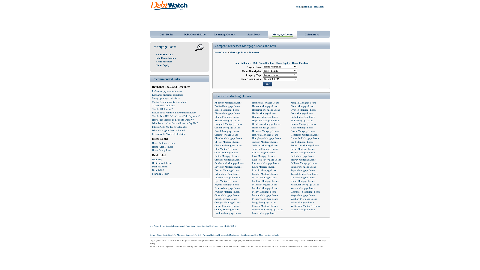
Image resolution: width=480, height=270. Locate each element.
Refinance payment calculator (167, 91)
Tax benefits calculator (163, 105)
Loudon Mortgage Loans (265, 174)
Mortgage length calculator (166, 98)
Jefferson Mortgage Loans (265, 145)
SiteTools (214, 226)
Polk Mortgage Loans (302, 120)
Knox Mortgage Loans (263, 152)
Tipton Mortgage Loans (303, 170)
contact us (319, 6)
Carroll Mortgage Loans (226, 131)
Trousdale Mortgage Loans (304, 174)
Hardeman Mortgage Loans (266, 110)
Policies (214, 235)
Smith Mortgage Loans (302, 156)
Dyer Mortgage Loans (225, 181)
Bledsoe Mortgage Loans (227, 113)
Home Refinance (164, 54)
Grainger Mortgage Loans (227, 202)
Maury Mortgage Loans (264, 191)
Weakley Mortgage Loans (304, 199)
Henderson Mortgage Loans (266, 124)
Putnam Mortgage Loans (303, 124)
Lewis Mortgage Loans (263, 167)
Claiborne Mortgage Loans (228, 145)
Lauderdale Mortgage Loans (266, 159)
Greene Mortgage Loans (226, 206)
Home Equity (163, 65)
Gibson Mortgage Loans (226, 195)
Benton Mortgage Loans (226, 110)
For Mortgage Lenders (183, 235)
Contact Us (269, 235)
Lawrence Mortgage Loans (265, 163)
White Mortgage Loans (302, 202)
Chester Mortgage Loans (226, 142)
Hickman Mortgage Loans (265, 131)
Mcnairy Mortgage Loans (265, 199)
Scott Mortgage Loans (302, 142)
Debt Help (157, 159)
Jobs (277, 235)
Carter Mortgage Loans (226, 135)
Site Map (259, 235)
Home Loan (220, 52)
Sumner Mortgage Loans (303, 167)
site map (307, 6)
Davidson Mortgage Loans (228, 167)
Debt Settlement (160, 166)
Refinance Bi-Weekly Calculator (168, 134)
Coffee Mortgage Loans (226, 156)
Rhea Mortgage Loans (302, 127)
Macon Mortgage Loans (264, 177)
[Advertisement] (240, 20)
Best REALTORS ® (228, 226)
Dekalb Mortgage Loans (226, 174)
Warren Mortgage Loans (303, 188)
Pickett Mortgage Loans (303, 117)
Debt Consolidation (195, 34)
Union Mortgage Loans (302, 181)
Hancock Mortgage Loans (265, 106)
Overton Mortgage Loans (303, 110)
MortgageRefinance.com (173, 226)
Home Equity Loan (161, 150)
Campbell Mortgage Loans (228, 124)
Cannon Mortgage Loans (227, 127)
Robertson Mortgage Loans (305, 135)
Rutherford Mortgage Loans (305, 138)
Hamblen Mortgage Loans (227, 213)
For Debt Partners (202, 235)
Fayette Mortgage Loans (226, 184)
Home (152, 235)
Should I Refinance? (162, 109)
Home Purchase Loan (162, 147)
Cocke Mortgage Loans (226, 152)
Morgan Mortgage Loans (303, 102)
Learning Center (224, 34)
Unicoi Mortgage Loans (303, 177)
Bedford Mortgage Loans (227, 106)
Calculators (312, 34)
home (299, 6)
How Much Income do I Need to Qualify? (173, 119)
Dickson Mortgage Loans (227, 177)
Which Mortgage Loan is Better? (168, 130)
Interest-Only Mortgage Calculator (169, 127)
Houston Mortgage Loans (265, 135)
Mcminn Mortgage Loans (265, 195)
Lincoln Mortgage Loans (265, 170)
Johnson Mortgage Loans (265, 149)
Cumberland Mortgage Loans (229, 163)
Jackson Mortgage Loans (265, 142)
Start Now (253, 34)
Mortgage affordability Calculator (169, 102)
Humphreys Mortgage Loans (266, 138)
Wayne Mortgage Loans (303, 195)
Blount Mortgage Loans (226, 117)
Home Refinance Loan (163, 143)
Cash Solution (203, 226)
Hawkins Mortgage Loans (265, 117)
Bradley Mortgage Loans (227, 120)
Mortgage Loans (282, 34)
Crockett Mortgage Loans (227, 159)
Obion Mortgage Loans (302, 106)
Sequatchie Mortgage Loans (305, 145)
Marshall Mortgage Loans (265, 188)
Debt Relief (166, 34)
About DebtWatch (164, 235)
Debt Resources (247, 235)
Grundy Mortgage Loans (226, 209)
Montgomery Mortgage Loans (267, 209)
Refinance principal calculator (167, 95)
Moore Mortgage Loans (264, 213)
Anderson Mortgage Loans (228, 102)
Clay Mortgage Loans (225, 149)
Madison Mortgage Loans (265, 181)
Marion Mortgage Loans (264, 184)
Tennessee (254, 52)
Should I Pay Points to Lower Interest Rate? (174, 112)
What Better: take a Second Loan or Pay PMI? (175, 123)
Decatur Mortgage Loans (227, 170)
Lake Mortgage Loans (263, 156)
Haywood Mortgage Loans (265, 120)
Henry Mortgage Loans (264, 127)
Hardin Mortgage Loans (264, 113)
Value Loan (190, 226)
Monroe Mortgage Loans (265, 206)
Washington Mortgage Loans (305, 191)
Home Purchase (164, 61)
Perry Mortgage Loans (302, 113)
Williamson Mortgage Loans (305, 206)
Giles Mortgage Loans (225, 199)
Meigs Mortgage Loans (264, 202)
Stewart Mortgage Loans (303, 159)
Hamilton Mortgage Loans (265, 102)
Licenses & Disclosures (229, 235)
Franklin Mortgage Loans (227, 191)
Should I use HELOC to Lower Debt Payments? (176, 116)
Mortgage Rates (238, 52)
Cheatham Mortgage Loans (228, 138)
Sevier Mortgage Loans (302, 149)
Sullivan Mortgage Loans (304, 163)
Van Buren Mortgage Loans (305, 184)
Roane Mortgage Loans (303, 131)
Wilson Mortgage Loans (303, 209)
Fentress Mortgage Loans (227, 188)
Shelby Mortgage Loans (303, 152)
